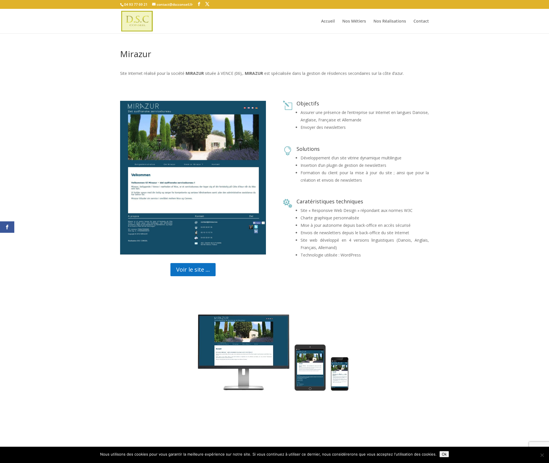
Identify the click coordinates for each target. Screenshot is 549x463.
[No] (542, 455)
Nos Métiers (354, 21)
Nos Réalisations (389, 21)
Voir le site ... (193, 269)
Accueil (328, 21)
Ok (444, 454)
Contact (421, 21)
